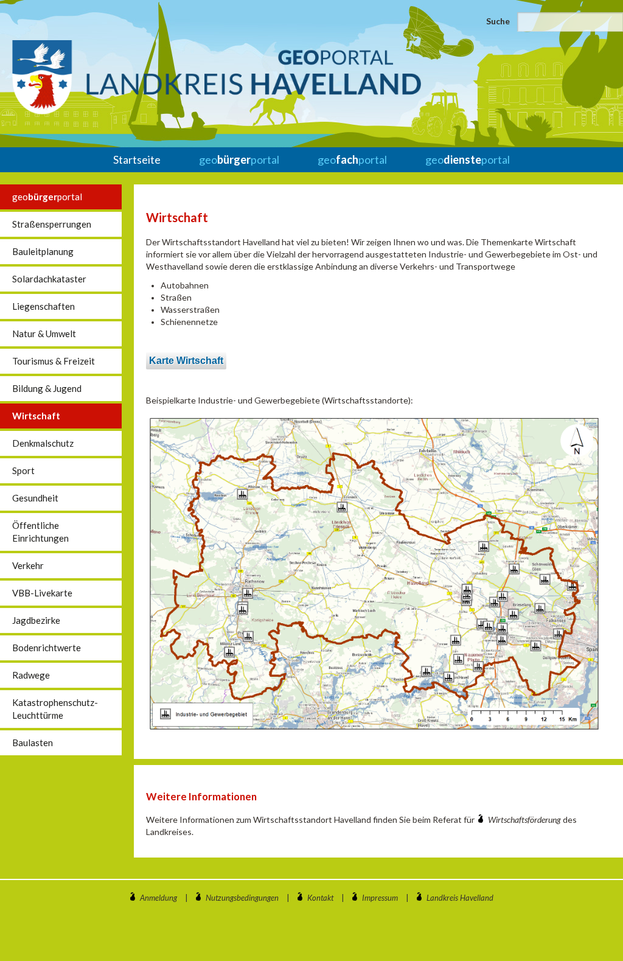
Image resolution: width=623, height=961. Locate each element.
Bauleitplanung (43, 251)
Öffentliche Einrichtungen (40, 531)
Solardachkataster (49, 278)
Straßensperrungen (51, 223)
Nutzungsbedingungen (242, 898)
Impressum (380, 898)
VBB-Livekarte (42, 592)
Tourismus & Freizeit (53, 360)
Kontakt (320, 898)
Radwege (31, 674)
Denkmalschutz (43, 443)
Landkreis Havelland (459, 898)
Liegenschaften (43, 306)
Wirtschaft (36, 415)
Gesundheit (35, 497)
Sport (23, 470)
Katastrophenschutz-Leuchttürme (55, 709)
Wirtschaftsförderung (525, 819)
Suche (498, 21)
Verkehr (28, 565)
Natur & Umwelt (44, 333)
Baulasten (32, 742)
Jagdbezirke (36, 620)
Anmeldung (158, 898)
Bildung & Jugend (47, 388)
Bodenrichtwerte (46, 647)
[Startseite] (216, 77)
